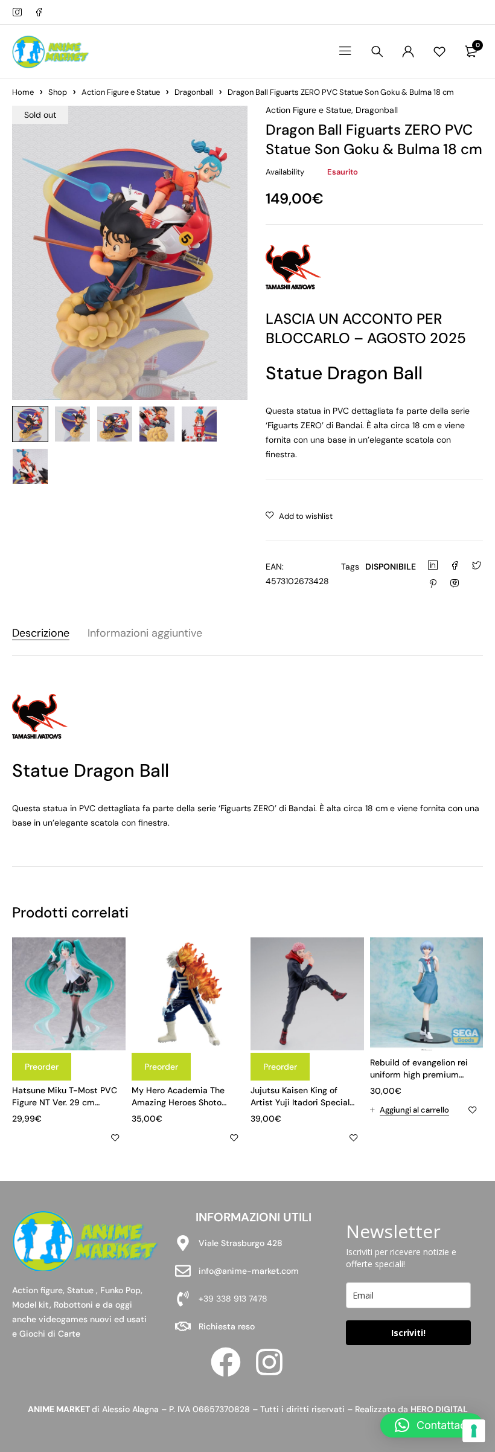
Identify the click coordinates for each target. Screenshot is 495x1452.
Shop (57, 92)
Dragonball (193, 92)
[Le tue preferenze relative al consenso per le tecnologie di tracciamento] (473, 1430)
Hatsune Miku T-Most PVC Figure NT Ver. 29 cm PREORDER (64, 1102)
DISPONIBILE (390, 566)
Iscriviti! (408, 1332)
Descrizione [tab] (40, 633)
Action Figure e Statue (120, 92)
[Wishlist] (439, 51)
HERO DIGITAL (439, 1409)
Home (23, 92)
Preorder (42, 1066)
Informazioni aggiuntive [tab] (145, 633)
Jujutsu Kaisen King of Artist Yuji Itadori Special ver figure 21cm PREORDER (303, 1102)
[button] (409, 1110)
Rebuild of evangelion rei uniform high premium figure (419, 1074)
